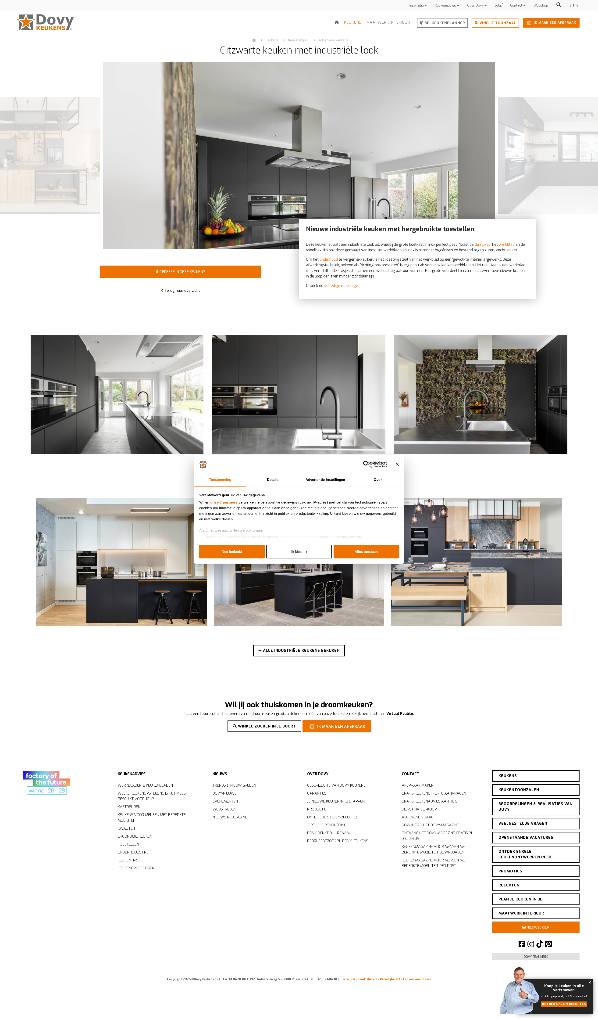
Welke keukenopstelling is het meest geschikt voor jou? (153, 796)
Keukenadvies (446, 5)
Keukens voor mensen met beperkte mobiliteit (152, 817)
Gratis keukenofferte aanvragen (434, 793)
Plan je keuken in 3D (520, 899)
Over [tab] (378, 480)
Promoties (510, 871)
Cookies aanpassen (417, 979)
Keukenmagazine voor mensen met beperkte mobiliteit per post (434, 863)
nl (569, 5)
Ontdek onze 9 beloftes (564, 1004)
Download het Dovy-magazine (430, 825)
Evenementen (225, 801)
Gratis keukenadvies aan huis (429, 801)
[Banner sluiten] (397, 464)
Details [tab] (272, 480)
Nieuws (220, 773)
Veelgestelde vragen (522, 823)
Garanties (316, 793)
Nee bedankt (232, 551)
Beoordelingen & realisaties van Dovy (535, 806)
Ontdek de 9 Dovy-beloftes (332, 817)
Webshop (541, 5)
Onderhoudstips (133, 852)
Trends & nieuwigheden (234, 785)
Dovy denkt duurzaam (328, 833)
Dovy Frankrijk (536, 957)
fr (577, 5)
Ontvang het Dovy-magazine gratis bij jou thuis (437, 836)
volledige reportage (341, 285)
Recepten (509, 885)
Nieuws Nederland (230, 817)
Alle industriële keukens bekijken (301, 650)
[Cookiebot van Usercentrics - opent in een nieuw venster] (366, 464)
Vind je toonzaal (497, 23)
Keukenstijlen (298, 40)
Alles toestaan (366, 551)
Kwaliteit (126, 828)
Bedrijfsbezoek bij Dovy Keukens (337, 841)
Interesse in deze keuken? (180, 271)
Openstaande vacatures (525, 837)
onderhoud (329, 259)
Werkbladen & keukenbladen (145, 785)
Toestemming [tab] (220, 480)
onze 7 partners (224, 502)
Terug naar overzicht (182, 290)
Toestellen (128, 844)
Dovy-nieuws (225, 793)
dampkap (483, 244)
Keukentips (128, 860)
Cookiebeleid (367, 979)
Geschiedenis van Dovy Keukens (336, 785)
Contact (516, 5)
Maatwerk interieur (388, 22)
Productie (316, 809)
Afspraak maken (418, 785)
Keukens (353, 22)
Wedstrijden (224, 809)
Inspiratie (417, 5)
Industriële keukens (333, 40)
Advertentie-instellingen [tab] (325, 480)
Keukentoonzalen (518, 789)
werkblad (507, 244)
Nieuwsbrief (537, 927)
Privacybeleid (390, 979)
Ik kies (296, 551)
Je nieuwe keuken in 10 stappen (336, 801)
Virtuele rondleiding (326, 825)
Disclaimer (347, 979)
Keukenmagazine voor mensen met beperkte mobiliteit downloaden (434, 849)
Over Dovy (476, 5)
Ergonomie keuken (135, 836)
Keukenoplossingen (136, 868)
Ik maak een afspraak (554, 23)
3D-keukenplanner (444, 23)
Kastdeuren (129, 806)
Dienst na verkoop (419, 809)
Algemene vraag (418, 817)
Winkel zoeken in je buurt (266, 726)
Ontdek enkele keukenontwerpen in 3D (525, 854)
